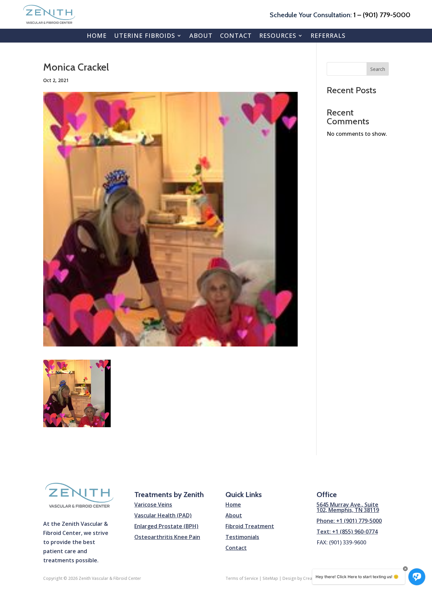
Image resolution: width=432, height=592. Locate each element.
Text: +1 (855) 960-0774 (347, 531)
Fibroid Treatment (249, 526)
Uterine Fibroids (144, 35)
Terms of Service (241, 578)
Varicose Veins (153, 504)
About (201, 35)
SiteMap (270, 578)
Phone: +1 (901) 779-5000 (349, 520)
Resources (277, 35)
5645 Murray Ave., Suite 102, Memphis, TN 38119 (348, 507)
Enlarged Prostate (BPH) (166, 526)
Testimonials (242, 537)
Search (377, 69)
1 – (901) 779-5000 (381, 15)
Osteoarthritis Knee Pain (167, 537)
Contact (236, 35)
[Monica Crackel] (77, 422)
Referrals (328, 35)
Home (97, 35)
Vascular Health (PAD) (163, 515)
